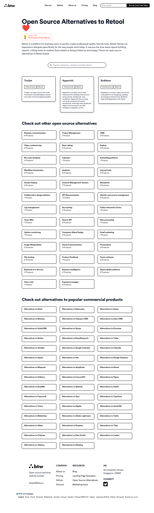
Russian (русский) (131, 497)
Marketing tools (80, 484)
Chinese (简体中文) (82, 497)
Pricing (85, 5)
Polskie (112, 497)
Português (120, 497)
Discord (48, 5)
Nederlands (48, 497)
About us (72, 5)
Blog (95, 5)
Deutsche (39, 497)
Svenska (57, 497)
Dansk (32, 497)
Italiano (92, 497)
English (21, 497)
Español (71, 497)
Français (64, 497)
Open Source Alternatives (85, 480)
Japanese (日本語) (102, 497)
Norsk (27, 497)
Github (60, 5)
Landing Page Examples (84, 476)
